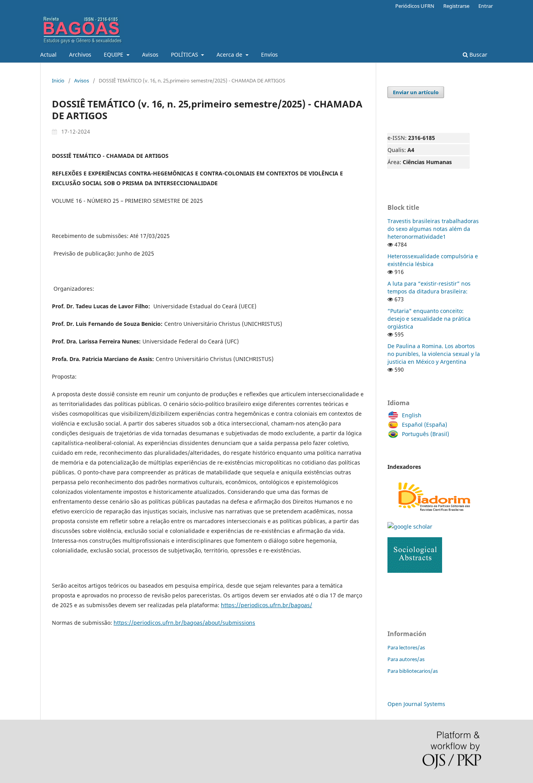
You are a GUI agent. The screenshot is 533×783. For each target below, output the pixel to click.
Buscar (477, 54)
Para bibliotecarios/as (412, 670)
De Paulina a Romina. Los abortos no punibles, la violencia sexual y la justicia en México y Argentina (433, 353)
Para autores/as (406, 659)
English (411, 415)
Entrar (485, 5)
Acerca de (230, 54)
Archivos (80, 54)
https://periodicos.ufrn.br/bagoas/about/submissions (184, 622)
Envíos (269, 54)
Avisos (150, 54)
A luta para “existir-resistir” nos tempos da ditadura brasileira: (429, 287)
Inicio (58, 80)
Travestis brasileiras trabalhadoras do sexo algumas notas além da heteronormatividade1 (433, 228)
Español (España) (424, 424)
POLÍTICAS (185, 54)
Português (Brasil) (425, 434)
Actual (48, 54)
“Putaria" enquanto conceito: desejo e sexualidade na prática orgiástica (429, 318)
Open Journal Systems (416, 704)
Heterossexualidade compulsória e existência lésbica (432, 260)
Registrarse (456, 5)
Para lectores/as (406, 647)
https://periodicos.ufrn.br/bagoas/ (266, 605)
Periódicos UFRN (414, 5)
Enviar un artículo (416, 92)
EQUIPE (114, 54)
